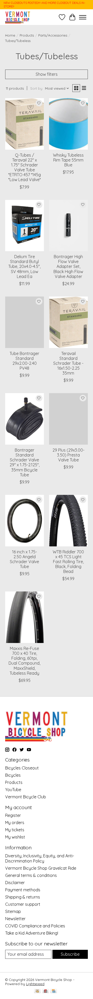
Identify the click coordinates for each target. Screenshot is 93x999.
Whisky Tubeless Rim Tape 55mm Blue (68, 160)
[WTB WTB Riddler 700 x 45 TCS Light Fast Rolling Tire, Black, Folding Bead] (68, 520)
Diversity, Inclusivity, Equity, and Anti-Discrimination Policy (39, 858)
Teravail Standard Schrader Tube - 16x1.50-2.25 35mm (68, 363)
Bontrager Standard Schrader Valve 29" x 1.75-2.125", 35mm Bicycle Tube (25, 462)
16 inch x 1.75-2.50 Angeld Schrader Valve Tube (24, 559)
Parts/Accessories (52, 35)
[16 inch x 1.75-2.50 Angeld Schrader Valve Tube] (24, 520)
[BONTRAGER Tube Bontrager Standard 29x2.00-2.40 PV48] (24, 322)
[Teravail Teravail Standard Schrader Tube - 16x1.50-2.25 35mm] (68, 322)
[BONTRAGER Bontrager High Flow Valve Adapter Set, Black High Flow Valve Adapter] (68, 225)
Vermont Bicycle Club (25, 796)
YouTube (13, 789)
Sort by (36, 88)
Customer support (22, 904)
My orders (14, 822)
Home (10, 35)
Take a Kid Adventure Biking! (31, 933)
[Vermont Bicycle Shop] (17, 17)
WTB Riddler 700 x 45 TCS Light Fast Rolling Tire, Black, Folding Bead (68, 561)
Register (13, 815)
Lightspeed (35, 984)
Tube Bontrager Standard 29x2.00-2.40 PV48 (24, 361)
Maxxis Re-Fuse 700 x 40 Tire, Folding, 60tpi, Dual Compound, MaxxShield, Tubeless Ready (24, 661)
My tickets (14, 829)
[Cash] (37, 991)
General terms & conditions (31, 875)
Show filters (47, 74)
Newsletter (15, 918)
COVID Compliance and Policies (35, 925)
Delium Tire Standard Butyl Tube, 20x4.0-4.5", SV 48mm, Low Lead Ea (24, 266)
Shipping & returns (22, 897)
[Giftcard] (45, 991)
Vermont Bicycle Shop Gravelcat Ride (40, 868)
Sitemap (13, 911)
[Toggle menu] (83, 17)
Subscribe (70, 954)
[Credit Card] (53, 991)
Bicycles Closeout (22, 768)
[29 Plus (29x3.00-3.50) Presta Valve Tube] (68, 418)
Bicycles (13, 775)
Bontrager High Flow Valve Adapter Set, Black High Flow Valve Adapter (68, 266)
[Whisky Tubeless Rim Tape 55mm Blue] (68, 123)
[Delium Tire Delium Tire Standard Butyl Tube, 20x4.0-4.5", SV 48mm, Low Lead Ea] (24, 225)
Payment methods (22, 889)
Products (27, 35)
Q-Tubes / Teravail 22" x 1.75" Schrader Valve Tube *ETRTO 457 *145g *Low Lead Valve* (24, 167)
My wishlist (15, 837)
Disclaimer (15, 882)
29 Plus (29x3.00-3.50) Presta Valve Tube (68, 454)
